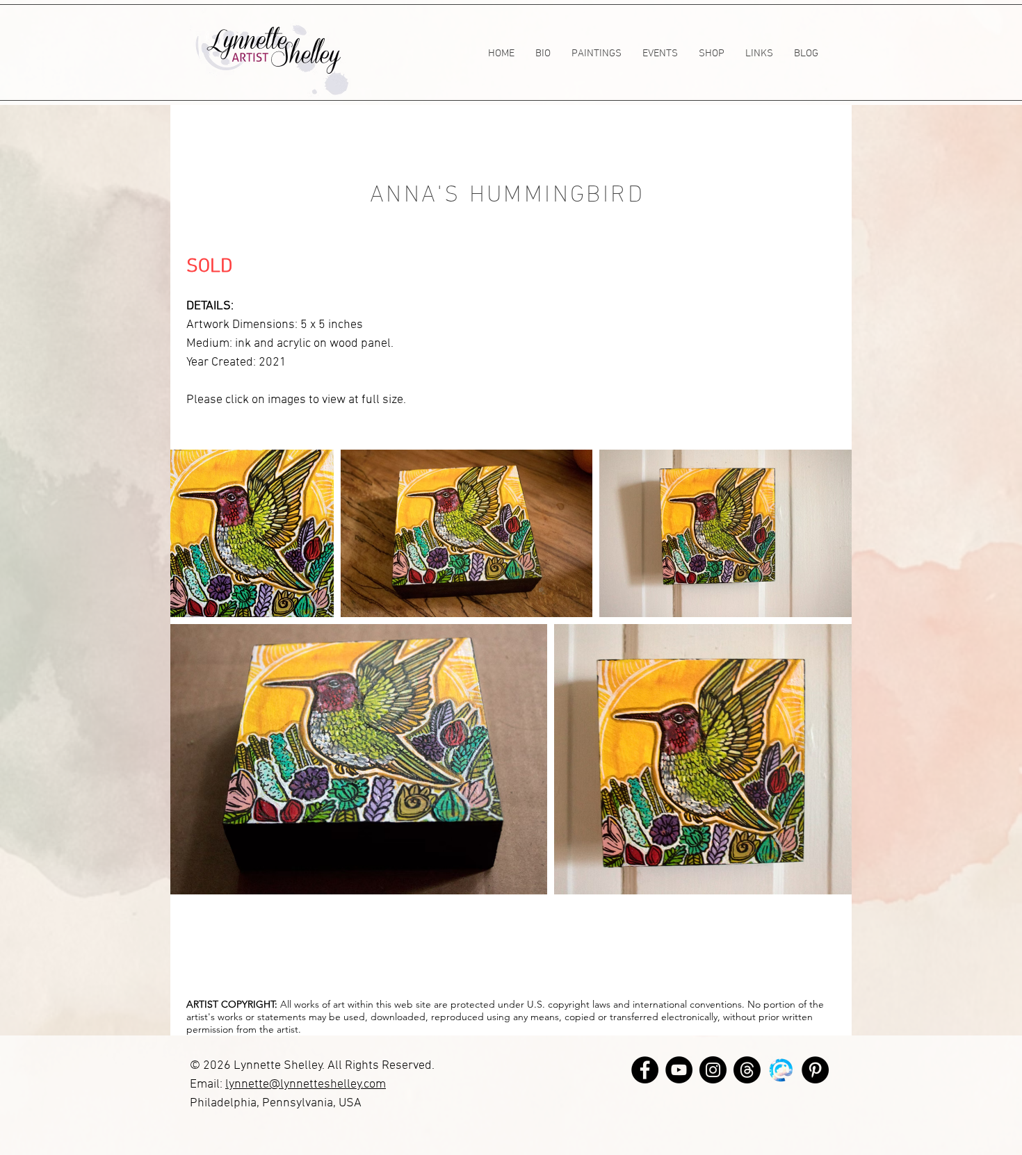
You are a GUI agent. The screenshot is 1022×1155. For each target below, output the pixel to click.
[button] (596, 53)
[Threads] (747, 1069)
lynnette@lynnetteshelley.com (305, 1084)
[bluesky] (781, 1069)
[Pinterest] (815, 1069)
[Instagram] (713, 1069)
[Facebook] (644, 1069)
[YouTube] (678, 1069)
